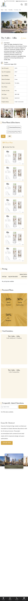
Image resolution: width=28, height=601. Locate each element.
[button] (3, 22)
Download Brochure (14, 127)
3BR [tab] (3, 136)
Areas (6, 9)
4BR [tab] (10, 136)
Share (24, 38)
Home (2, 9)
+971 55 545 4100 (9, 1)
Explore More (7, 440)
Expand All (23, 406)
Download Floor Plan (15, 131)
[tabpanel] (14, 202)
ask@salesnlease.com (22, 1)
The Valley (11, 9)
